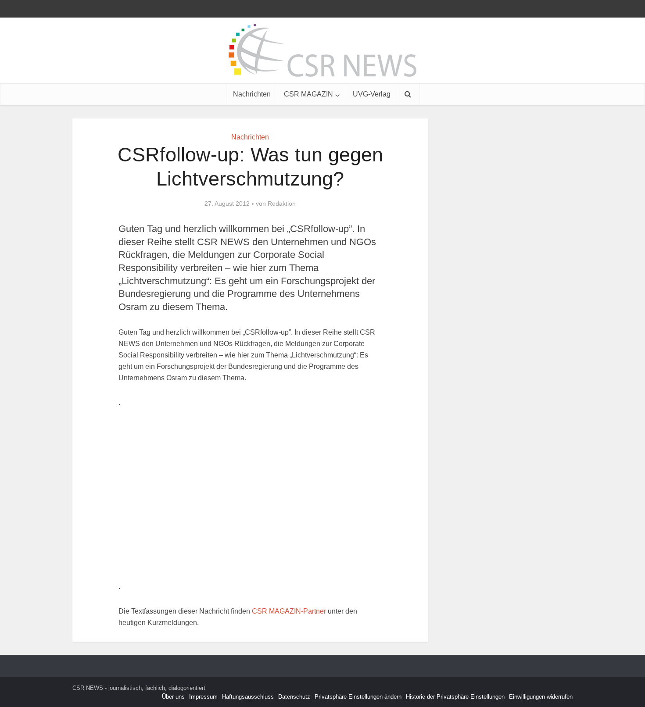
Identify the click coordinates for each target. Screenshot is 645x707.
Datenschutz (294, 696)
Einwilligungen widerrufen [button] (541, 696)
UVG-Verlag (372, 94)
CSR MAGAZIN (308, 94)
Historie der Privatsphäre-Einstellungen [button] (455, 696)
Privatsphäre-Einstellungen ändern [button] (358, 696)
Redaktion (282, 203)
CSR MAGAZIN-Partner (289, 611)
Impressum (203, 696)
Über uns (173, 696)
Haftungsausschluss (248, 696)
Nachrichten (252, 94)
